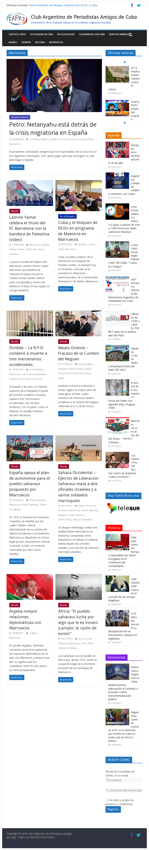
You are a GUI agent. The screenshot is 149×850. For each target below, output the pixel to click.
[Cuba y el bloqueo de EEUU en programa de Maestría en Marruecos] (78, 182)
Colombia (34, 139)
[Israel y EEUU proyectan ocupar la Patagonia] (117, 68)
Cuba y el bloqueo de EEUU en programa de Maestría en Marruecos (77, 231)
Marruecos (14, 144)
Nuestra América (118, 34)
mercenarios (28, 374)
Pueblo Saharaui (30, 504)
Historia (40, 42)
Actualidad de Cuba (41, 34)
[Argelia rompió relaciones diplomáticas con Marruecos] (30, 576)
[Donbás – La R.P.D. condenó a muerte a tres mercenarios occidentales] (30, 313)
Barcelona (34, 244)
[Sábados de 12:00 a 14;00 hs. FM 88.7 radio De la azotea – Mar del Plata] (117, 312)
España (44, 139)
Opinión (26, 42)
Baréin (81, 364)
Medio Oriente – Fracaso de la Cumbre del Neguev (78, 353)
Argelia (33, 633)
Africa (81, 638)
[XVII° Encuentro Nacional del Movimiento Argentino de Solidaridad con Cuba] (117, 278)
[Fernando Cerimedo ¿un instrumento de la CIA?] (117, 101)
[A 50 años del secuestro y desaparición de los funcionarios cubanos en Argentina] (117, 612)
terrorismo (37, 379)
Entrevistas (56, 42)
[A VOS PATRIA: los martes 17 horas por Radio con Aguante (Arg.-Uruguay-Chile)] (117, 381)
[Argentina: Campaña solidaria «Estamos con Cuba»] (117, 174)
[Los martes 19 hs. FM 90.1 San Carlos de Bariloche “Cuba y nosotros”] (117, 453)
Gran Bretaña (36, 369)
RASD (90, 643)
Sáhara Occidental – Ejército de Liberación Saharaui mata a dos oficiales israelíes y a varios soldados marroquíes (78, 486)
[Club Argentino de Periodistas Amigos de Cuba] (17, 15)
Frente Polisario (37, 500)
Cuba (61, 249)
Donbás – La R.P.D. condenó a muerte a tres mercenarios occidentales (28, 356)
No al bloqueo (66, 34)
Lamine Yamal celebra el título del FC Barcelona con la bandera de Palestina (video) (29, 228)
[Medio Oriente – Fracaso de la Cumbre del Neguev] (78, 313)
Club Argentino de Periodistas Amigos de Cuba (84, 16)
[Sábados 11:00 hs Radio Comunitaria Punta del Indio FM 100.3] (117, 347)
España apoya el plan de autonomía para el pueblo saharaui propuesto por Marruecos (29, 483)
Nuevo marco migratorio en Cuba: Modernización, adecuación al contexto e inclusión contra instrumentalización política (123, 683)
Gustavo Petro (86, 139)
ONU (83, 643)
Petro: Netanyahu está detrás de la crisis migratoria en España (52, 128)
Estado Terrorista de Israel (63, 139)
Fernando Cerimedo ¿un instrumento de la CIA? (57, 5)
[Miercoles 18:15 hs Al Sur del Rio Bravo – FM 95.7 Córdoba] (117, 419)
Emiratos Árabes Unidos (70, 368)
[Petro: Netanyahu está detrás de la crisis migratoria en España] (54, 61)
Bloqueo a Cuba (86, 244)
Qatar (61, 378)
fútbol (12, 249)
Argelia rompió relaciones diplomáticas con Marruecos (25, 619)
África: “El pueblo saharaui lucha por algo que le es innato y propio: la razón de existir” (78, 622)
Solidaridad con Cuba (92, 34)
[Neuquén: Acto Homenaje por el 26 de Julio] (117, 143)
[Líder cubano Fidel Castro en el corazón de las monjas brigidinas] (117, 577)
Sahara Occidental (82, 519)
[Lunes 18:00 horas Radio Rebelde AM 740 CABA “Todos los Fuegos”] (117, 243)
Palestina (14, 254)
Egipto (89, 364)
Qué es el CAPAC (17, 34)
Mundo (13, 42)
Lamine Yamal (24, 249)
